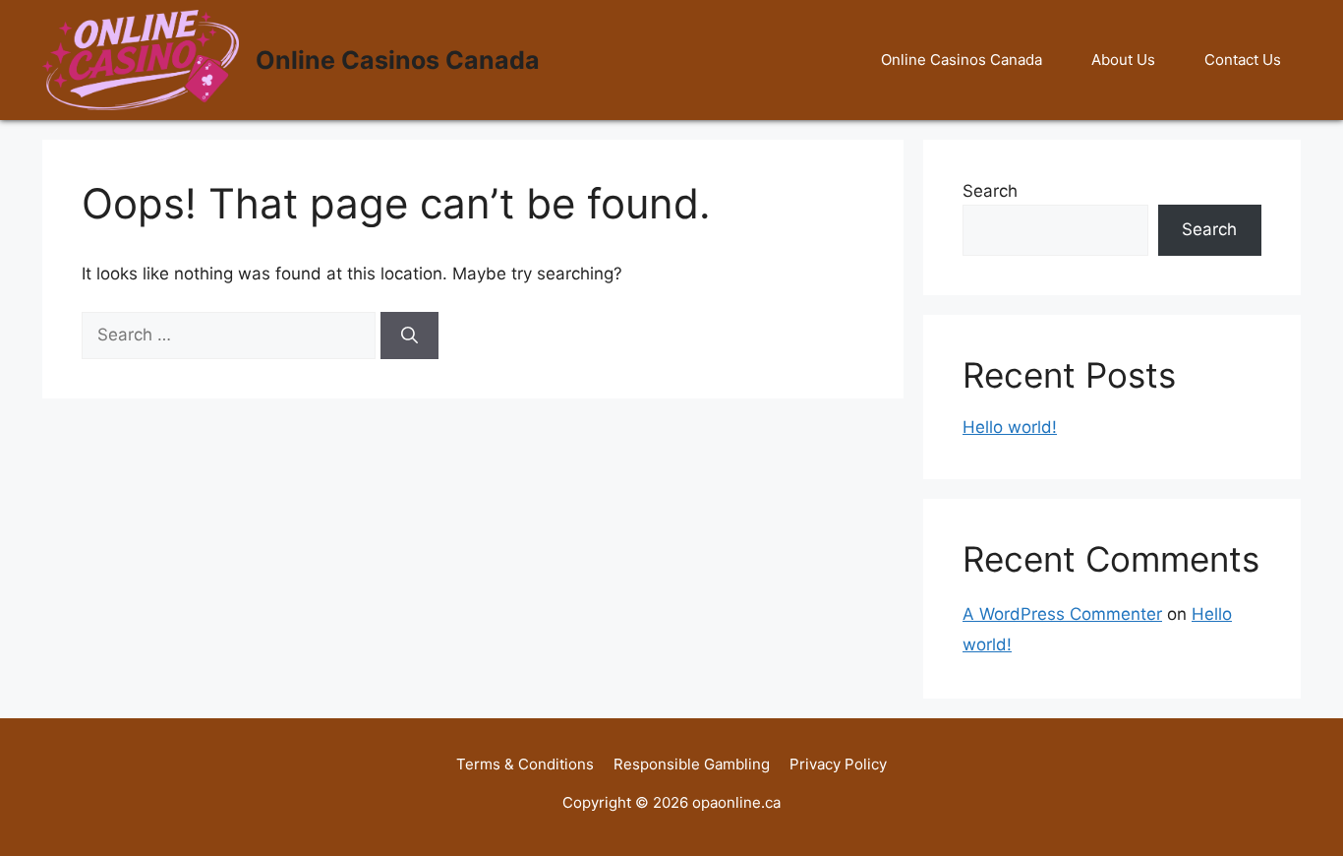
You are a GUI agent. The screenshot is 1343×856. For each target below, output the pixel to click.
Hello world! (1010, 427)
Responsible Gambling (691, 764)
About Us (1123, 59)
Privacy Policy (838, 764)
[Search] (409, 335)
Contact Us (1242, 59)
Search (990, 191)
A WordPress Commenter (1062, 614)
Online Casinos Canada (398, 60)
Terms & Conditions (525, 764)
